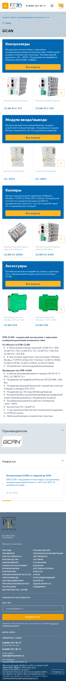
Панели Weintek (10, 562)
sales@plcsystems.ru (13, 655)
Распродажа (9, 587)
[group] (12, 441)
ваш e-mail (7, 603)
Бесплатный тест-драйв (15, 590)
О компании (39, 562)
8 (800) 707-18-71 (36, 5)
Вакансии (38, 565)
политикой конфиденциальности (20, 678)
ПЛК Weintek (8, 553)
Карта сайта (8, 632)
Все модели (33, 66)
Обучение (38, 559)
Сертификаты (40, 556)
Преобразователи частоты (16, 574)
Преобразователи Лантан (15, 584)
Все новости (62, 460)
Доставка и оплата (43, 568)
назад (8, 23)
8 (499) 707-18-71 (11, 649)
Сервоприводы (10, 577)
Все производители (62, 430)
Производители (41, 550)
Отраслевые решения (44, 577)
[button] (61, 92)
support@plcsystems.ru (14, 662)
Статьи (36, 574)
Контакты (38, 581)
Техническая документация (48, 553)
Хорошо (57, 671)
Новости (38, 571)
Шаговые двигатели (12, 581)
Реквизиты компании (12, 544)
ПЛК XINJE (6, 550)
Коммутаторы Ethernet (14, 565)
